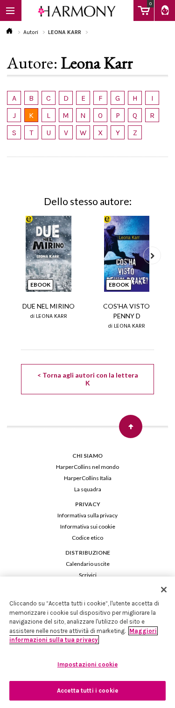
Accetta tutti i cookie (87, 690)
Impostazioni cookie (87, 664)
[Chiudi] (164, 589)
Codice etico (87, 537)
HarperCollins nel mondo (87, 466)
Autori (30, 32)
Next (152, 255)
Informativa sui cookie (87, 526)
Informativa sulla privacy (87, 515)
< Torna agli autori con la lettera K (87, 379)
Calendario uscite (88, 563)
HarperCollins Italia (88, 477)
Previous (23, 255)
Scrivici (88, 574)
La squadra (87, 489)
